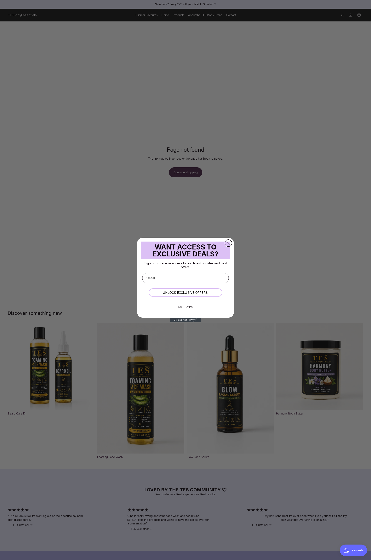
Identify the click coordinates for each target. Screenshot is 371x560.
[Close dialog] (228, 243)
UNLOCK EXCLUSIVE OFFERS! (185, 292)
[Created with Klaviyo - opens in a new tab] (185, 320)
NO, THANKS (185, 306)
